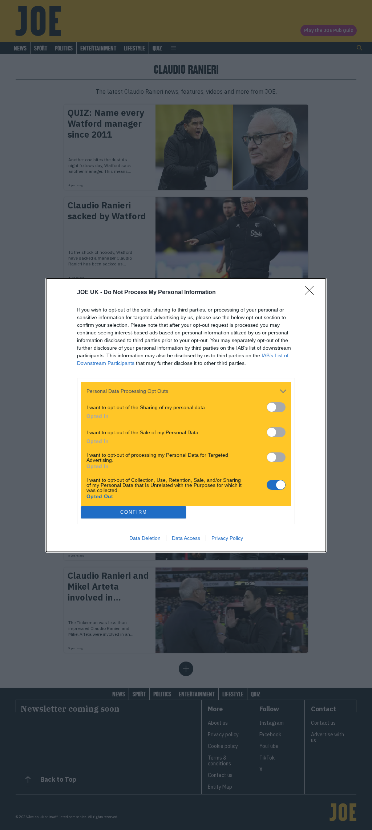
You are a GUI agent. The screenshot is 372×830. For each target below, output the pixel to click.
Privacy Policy (227, 538)
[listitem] (186, 391)
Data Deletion (145, 538)
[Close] (312, 293)
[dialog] (186, 415)
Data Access (186, 538)
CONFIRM (133, 512)
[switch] (276, 407)
